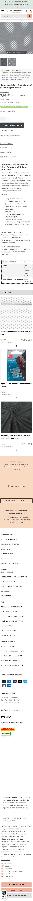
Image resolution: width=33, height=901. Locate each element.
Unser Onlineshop (9, 539)
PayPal (7, 874)
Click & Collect (7, 572)
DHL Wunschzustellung (13, 871)
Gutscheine (6, 591)
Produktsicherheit (8, 157)
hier (26, 224)
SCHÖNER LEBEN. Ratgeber (12, 621)
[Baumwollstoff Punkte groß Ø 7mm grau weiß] (5, 62)
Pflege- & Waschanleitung (12, 616)
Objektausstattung (9, 581)
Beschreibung (6, 143)
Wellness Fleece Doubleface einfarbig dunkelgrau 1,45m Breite (15, 437)
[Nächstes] (31, 38)
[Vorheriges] (1, 38)
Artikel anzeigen (16, 346)
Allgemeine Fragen (9, 611)
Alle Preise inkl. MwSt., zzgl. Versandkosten (15, 819)
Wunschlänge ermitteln (11, 607)
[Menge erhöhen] (8, 119)
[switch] (4, 898)
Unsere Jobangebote (10, 563)
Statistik (8, 866)
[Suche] (29, 16)
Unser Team (6, 549)
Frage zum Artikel (8, 152)
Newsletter (6, 596)
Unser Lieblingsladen (10, 544)
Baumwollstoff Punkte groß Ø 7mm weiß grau (16, 333)
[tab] (6, 143)
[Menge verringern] (11, 119)
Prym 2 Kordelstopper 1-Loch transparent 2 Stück (16, 385)
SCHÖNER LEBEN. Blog (17, 500)
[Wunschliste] (7, 11)
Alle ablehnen (16, 890)
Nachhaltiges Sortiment (13, 651)
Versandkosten (16, 135)
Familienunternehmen (12, 656)
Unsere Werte (7, 558)
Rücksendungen (8, 635)
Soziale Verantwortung (13, 665)
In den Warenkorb (13, 125)
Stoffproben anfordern (11, 586)
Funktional (9, 876)
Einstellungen (6, 879)
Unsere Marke (7, 554)
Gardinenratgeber (9, 630)
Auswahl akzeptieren (16, 895)
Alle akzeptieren (16, 884)
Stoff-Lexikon (7, 626)
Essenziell (8, 863)
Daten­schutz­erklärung (9, 857)
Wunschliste (10, 131)
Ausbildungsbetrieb (12, 660)
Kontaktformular (17, 486)
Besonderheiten (7, 148)
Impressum (5, 859)
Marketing (8, 869)
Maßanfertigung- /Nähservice (14, 577)
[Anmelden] (27, 11)
